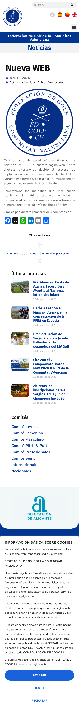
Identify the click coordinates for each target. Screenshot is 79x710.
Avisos (31, 82)
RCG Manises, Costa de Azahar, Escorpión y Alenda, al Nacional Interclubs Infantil (51, 288)
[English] (74, 16)
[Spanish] (60, 16)
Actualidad (17, 82)
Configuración (39, 688)
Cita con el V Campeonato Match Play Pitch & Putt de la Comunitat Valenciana (51, 366)
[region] (39, 623)
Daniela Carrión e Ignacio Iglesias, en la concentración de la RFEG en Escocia (50, 314)
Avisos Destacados (50, 82)
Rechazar (39, 701)
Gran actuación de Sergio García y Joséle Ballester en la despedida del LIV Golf (51, 340)
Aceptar (39, 675)
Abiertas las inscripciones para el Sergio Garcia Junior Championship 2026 (50, 392)
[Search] (72, 5)
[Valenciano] (67, 16)
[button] (74, 27)
